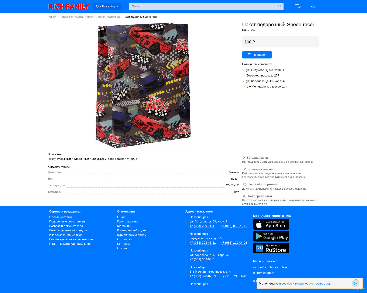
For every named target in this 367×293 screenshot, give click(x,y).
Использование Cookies (65, 234)
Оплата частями (60, 217)
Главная (52, 16)
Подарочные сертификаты (67, 221)
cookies (287, 283)
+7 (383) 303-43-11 (203, 242)
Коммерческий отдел (132, 230)
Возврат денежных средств (68, 230)
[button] (297, 6)
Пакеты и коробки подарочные (103, 16)
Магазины (124, 226)
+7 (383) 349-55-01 (203, 259)
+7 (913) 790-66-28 (234, 276)
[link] (69, 6)
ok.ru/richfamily (263, 272)
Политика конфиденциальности (71, 243)
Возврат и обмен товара (66, 226)
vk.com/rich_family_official (270, 267)
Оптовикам (125, 239)
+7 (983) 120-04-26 (234, 242)
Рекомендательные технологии (71, 239)
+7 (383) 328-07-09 (203, 276)
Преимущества (127, 221)
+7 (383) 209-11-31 (203, 226)
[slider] (355, 283)
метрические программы (312, 283)
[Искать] (280, 6)
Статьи (122, 248)
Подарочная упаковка (71, 16)
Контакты (123, 243)
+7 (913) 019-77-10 (234, 226)
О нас (121, 217)
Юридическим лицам (132, 234)
